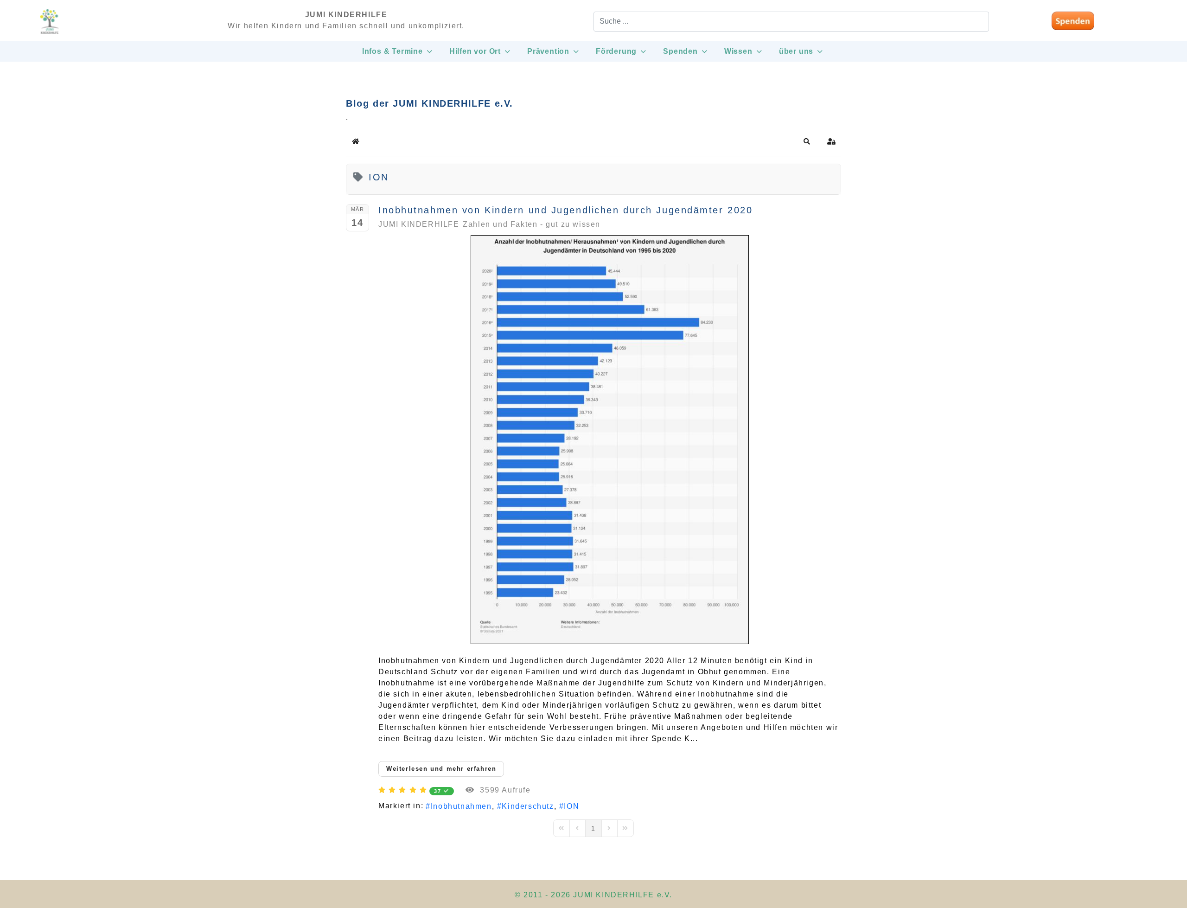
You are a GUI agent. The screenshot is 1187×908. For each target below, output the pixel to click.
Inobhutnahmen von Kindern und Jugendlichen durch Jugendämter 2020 (565, 210)
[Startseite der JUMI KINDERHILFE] (49, 26)
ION (571, 806)
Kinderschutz (528, 806)
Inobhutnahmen (461, 806)
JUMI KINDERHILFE (418, 224)
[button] (807, 141)
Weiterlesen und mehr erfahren (441, 768)
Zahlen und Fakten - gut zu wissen (531, 224)
